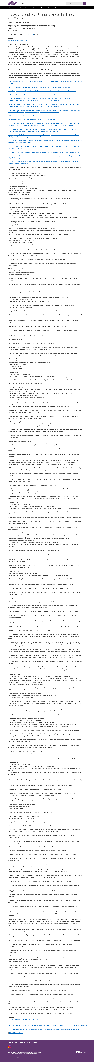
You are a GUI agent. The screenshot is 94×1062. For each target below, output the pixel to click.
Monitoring (43, 7)
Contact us (10, 1042)
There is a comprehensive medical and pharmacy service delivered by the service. (32, 116)
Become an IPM (52, 7)
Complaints (29, 1042)
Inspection (36, 7)
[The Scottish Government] (81, 1052)
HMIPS (24, 3)
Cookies (35, 1042)
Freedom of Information (19, 1042)
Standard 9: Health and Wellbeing (17, 40)
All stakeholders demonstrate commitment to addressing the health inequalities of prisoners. (36, 95)
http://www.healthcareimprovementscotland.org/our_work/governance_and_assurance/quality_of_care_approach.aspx (44, 1029)
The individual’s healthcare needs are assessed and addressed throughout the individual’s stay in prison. (39, 87)
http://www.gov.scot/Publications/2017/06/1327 (23, 1019)
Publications (28, 7)
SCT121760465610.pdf (16, 1033)
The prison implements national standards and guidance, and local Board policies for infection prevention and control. (45, 152)
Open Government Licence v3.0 (34, 1052)
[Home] (12, 3)
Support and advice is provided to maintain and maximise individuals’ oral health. (32, 119)
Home (10, 7)
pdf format (31, 34)
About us (16, 7)
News (21, 7)
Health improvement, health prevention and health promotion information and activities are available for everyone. (42, 91)
